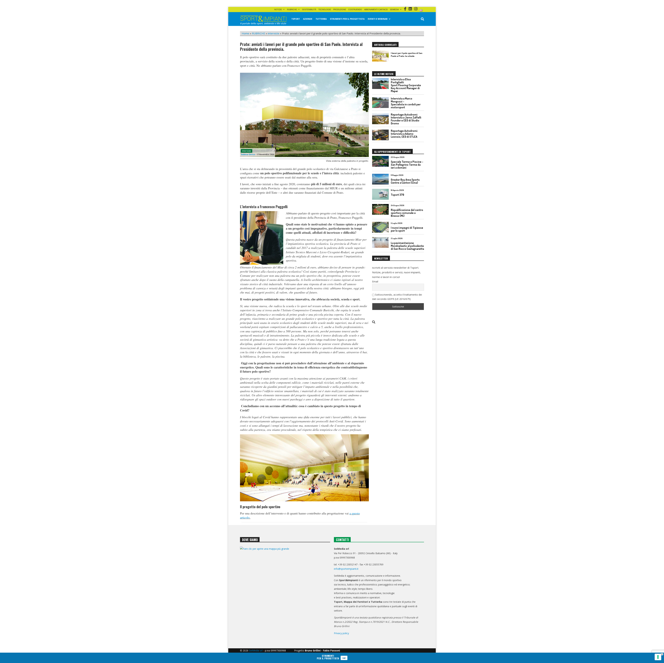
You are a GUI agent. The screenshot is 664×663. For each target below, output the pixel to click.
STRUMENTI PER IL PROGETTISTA (347, 18)
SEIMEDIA (394, 9)
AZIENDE (307, 18)
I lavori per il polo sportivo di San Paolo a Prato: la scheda (406, 54)
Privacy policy (341, 633)
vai (344, 657)
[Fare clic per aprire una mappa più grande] (285, 582)
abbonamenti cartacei (376, 9)
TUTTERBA (321, 18)
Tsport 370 (397, 194)
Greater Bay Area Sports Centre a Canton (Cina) (405, 181)
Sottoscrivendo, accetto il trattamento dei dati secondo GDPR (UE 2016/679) (397, 297)
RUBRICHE (292, 9)
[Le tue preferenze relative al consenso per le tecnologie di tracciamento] (658, 657)
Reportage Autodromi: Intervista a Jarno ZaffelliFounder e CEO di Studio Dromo (406, 119)
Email (375, 281)
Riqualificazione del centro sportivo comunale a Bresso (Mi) (407, 212)
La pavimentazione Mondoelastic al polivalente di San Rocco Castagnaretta (407, 245)
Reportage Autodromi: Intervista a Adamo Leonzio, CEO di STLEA (404, 133)
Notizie (278, 9)
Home (245, 33)
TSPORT (295, 18)
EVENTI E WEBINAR (378, 18)
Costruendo (355, 9)
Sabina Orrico (248, 154)
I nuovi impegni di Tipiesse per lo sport (407, 229)
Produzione (339, 9)
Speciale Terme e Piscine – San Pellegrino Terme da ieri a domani (407, 164)
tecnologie (324, 9)
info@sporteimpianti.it (346, 568)
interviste (273, 33)
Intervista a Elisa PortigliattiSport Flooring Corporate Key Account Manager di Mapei (406, 85)
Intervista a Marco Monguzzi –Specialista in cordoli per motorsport (406, 103)
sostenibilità (309, 9)
